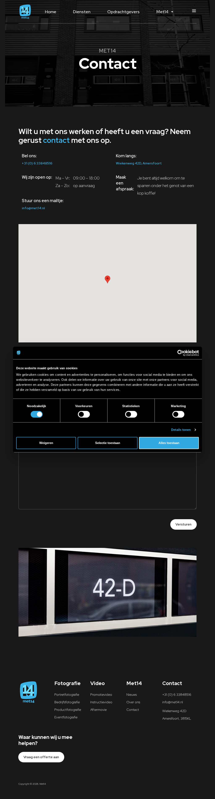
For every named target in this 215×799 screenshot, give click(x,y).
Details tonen (181, 429)
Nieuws (131, 694)
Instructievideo (101, 702)
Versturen (183, 524)
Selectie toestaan (107, 443)
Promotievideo (101, 694)
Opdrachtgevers (123, 11)
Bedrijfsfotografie (67, 702)
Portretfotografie (66, 694)
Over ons (133, 702)
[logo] (25, 11)
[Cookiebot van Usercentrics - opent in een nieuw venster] (180, 353)
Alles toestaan (169, 443)
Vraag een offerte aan (41, 757)
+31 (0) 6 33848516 (37, 163)
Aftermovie (98, 709)
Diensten (81, 11)
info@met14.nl (33, 208)
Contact (132, 709)
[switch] (84, 414)
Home (50, 11)
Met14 (165, 12)
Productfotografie (67, 709)
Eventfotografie (65, 717)
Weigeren (46, 443)
